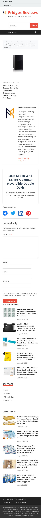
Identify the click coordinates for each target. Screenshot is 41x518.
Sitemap (7, 393)
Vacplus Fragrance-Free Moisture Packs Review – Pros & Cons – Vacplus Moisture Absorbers (26, 449)
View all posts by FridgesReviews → (24, 159)
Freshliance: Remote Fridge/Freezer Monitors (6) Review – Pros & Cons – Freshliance (27, 312)
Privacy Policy (9, 397)
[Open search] (35, 32)
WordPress (14, 502)
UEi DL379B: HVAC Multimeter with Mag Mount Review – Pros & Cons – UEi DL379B (26, 356)
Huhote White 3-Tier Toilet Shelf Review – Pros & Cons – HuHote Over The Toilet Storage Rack (27, 464)
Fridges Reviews (23, 12)
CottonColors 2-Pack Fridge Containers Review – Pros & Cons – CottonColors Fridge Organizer (27, 420)
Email (5, 272)
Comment (7, 235)
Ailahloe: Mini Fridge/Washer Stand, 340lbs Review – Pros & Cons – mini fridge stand (26, 327)
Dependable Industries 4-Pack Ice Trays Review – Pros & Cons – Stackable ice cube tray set (27, 342)
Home (6, 390)
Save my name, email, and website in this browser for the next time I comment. (20, 295)
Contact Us (8, 400)
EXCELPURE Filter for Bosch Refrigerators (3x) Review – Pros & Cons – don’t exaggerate (26, 478)
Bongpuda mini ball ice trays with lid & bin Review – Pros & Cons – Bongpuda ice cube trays (27, 434)
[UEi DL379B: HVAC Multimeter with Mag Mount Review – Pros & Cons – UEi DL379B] (9, 353)
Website (6, 281)
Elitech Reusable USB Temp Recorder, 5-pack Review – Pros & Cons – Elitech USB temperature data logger (27, 371)
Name (5, 262)
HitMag (23, 502)
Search (34, 25)
